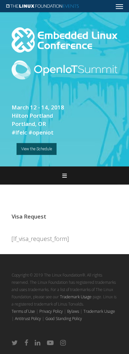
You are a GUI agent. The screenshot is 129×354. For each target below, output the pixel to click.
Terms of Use (23, 311)
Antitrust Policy (28, 318)
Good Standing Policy (63, 318)
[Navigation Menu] (119, 6)
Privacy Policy (51, 311)
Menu (64, 175)
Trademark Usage (76, 297)
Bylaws (73, 311)
